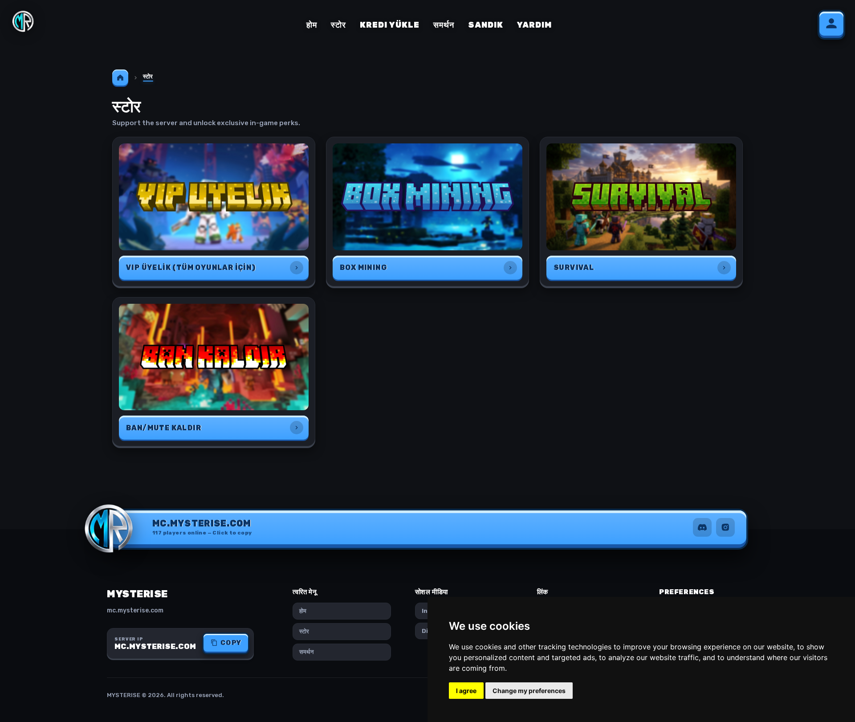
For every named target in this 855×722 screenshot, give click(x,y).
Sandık (485, 25)
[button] (202, 527)
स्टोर (338, 25)
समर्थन (443, 25)
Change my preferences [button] (529, 690)
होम (311, 25)
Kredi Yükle (389, 25)
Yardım (534, 25)
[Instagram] (725, 527)
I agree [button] (466, 690)
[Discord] (702, 527)
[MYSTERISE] (23, 21)
